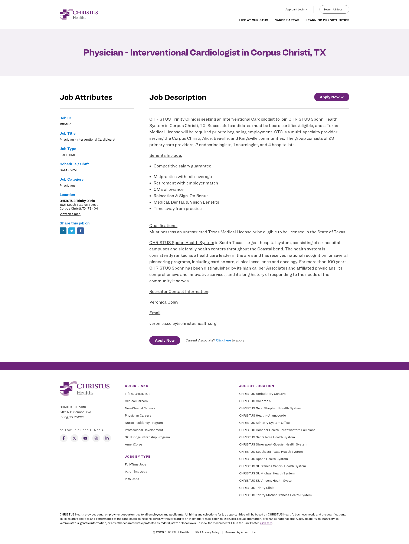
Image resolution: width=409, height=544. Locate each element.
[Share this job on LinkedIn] (63, 230)
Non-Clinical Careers (140, 408)
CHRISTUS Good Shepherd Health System (270, 408)
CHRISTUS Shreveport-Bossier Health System (273, 444)
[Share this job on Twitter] (71, 230)
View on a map (70, 214)
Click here (223, 340)
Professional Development (144, 430)
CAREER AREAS (287, 20)
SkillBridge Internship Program (147, 437)
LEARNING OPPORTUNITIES (327, 20)
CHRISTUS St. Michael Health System (267, 473)
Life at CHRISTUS (138, 394)
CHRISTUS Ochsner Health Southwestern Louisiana (277, 430)
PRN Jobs (132, 479)
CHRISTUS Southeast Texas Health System (271, 452)
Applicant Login (294, 9)
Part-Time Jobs (136, 472)
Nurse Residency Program (144, 423)
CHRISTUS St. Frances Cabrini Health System (272, 466)
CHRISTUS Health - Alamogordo (262, 415)
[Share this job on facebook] (80, 230)
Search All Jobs (333, 9)
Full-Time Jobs (135, 464)
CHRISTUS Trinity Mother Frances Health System (275, 495)
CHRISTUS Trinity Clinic (256, 488)
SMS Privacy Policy (207, 532)
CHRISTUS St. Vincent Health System (266, 481)
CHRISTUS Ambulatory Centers (262, 394)
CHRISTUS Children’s (255, 401)
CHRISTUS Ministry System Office (264, 423)
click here (266, 523)
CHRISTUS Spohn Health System (181, 242)
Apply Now (165, 340)
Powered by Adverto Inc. (240, 532)
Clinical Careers (136, 401)
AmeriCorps (134, 444)
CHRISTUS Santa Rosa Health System (267, 437)
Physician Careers (138, 415)
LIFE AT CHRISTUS (253, 20)
